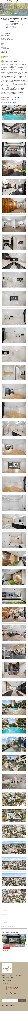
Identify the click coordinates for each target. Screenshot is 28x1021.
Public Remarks (4, 914)
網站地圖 (12, 1005)
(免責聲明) (14, 102)
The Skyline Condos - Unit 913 (8, 950)
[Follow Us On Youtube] (14, 993)
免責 (7, 1005)
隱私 (3, 1005)
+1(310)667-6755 (20, 27)
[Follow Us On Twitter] (6, 993)
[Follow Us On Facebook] (3, 993)
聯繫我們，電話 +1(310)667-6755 (12, 61)
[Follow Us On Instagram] (10, 993)
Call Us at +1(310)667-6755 (7, 926)
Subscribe (22, 1000)
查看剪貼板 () (7, 57)
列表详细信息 (3, 910)
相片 (1, 918)
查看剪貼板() (4, 922)
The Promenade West (19, 24)
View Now (22, 950)
